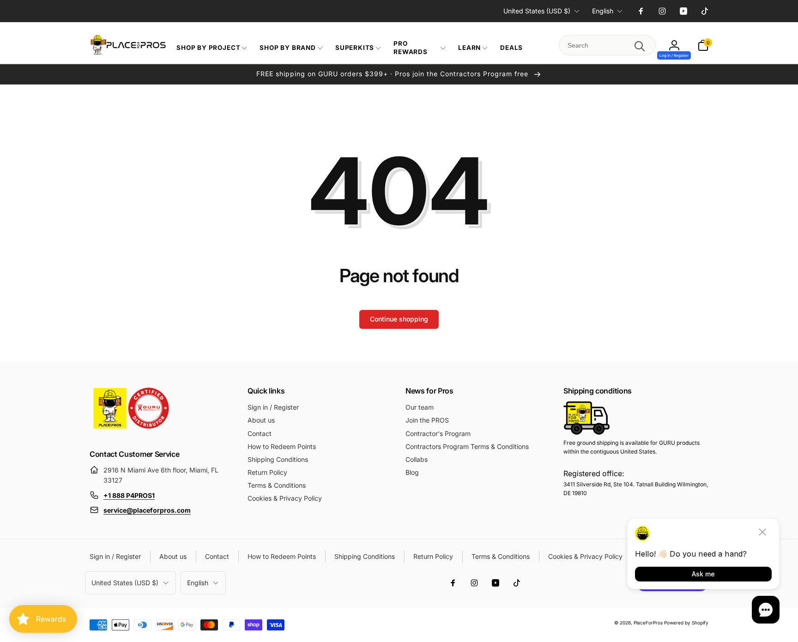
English (602, 11)
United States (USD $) (536, 11)
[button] (211, 48)
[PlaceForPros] (131, 428)
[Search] (639, 46)
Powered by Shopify (686, 622)
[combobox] (607, 45)
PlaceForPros (648, 622)
